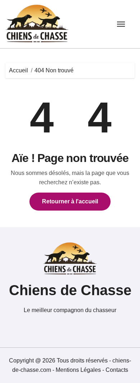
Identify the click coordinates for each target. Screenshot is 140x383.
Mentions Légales (79, 370)
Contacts (117, 370)
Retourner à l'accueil (70, 201)
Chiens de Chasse (70, 290)
